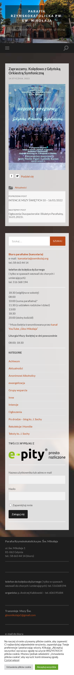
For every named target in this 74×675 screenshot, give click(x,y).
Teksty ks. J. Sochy (19, 433)
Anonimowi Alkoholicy (22, 375)
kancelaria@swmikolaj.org (33, 258)
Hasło (12, 488)
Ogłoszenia (15, 411)
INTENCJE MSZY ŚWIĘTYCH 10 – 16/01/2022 (36, 198)
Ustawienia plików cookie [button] (18, 667)
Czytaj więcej (11, 660)
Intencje (13, 404)
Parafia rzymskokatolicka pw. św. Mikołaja (37, 16)
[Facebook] (11, 176)
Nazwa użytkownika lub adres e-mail (30, 472)
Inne (11, 397)
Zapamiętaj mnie (22, 505)
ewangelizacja (17, 382)
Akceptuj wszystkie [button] (46, 667)
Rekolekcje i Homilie (20, 426)
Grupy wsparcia (18, 390)
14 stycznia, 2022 (19, 78)
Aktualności (21, 187)
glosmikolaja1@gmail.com (20, 615)
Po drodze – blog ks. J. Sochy (25, 419)
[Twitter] (17, 176)
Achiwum (14, 361)
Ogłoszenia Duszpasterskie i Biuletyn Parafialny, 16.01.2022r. (36, 214)
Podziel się (27, 176)
